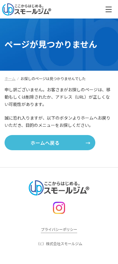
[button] (50, 142)
